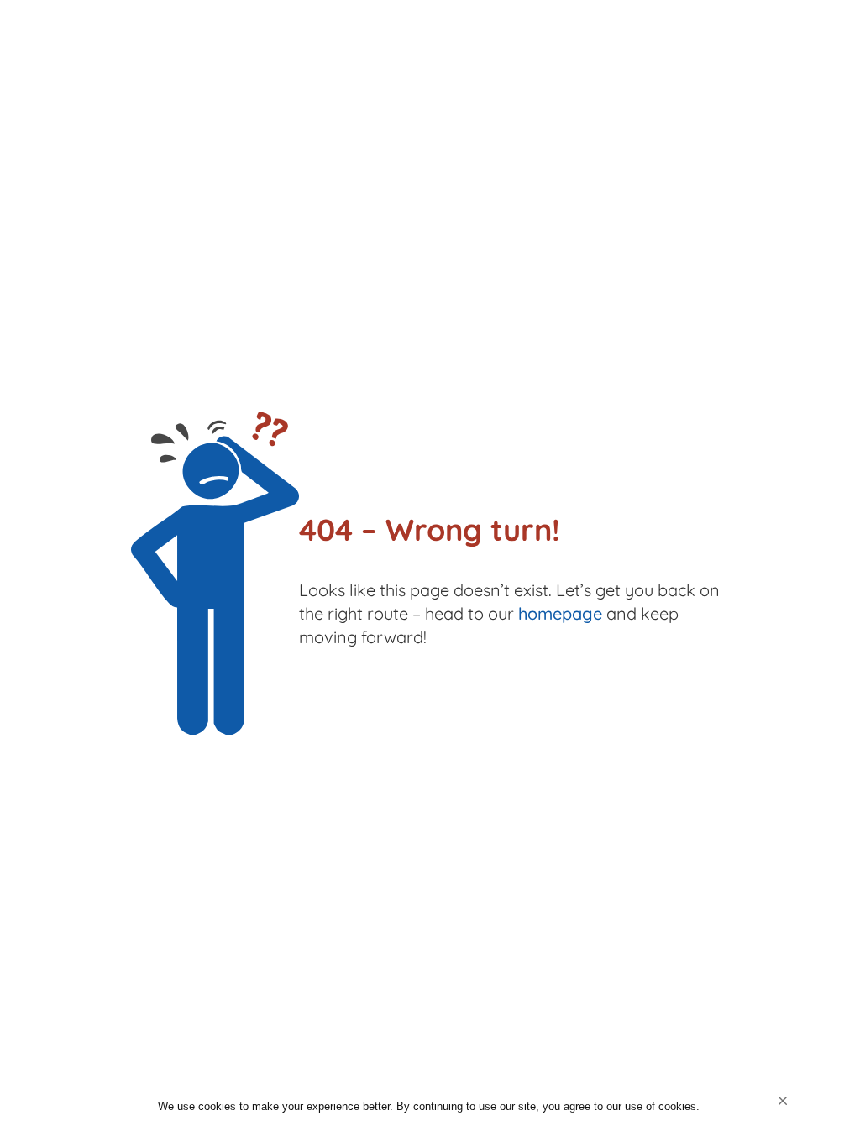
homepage (560, 613)
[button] (783, 1101)
